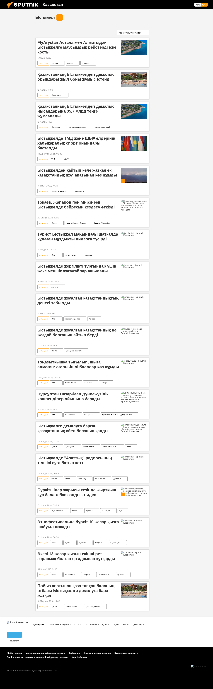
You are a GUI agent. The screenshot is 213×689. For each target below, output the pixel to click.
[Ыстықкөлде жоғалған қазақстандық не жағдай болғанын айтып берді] (134, 331)
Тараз (128, 446)
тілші (67, 478)
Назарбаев (88, 414)
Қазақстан (55, 127)
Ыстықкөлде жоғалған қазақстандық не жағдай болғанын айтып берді (76, 332)
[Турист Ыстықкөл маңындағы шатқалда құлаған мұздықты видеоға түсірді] (134, 234)
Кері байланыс (80, 657)
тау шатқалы (70, 255)
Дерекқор (138, 624)
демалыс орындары (77, 127)
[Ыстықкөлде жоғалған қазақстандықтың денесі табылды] (134, 298)
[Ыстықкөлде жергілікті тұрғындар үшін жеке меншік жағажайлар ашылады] (134, 266)
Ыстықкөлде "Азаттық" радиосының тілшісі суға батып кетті (74, 460)
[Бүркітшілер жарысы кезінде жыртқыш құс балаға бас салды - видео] (134, 492)
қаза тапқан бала (92, 606)
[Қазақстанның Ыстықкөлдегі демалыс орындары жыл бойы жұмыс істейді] (134, 79)
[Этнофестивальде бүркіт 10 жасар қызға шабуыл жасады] (134, 522)
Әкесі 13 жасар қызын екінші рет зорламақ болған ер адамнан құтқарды (76, 556)
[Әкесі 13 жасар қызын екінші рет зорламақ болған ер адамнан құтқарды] (134, 553)
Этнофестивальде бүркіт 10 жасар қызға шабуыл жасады (78, 524)
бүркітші (89, 510)
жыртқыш (106, 510)
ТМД (53, 159)
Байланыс (74, 653)
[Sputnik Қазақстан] (24, 8)
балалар (88, 383)
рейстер (54, 63)
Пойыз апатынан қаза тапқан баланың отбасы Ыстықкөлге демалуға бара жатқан (75, 590)
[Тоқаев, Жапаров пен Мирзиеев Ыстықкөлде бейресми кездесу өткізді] (134, 205)
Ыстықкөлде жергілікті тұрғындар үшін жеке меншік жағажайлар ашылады (76, 268)
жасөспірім (104, 574)
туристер (86, 63)
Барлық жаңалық (60, 624)
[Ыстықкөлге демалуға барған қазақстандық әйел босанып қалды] (134, 428)
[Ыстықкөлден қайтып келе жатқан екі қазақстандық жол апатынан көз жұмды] (134, 175)
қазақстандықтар (59, 191)
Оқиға (54, 351)
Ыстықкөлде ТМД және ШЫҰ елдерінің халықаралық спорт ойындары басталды (76, 143)
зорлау (87, 574)
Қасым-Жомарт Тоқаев (76, 223)
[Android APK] (198, 666)
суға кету (82, 478)
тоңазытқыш (70, 383)
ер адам (120, 574)
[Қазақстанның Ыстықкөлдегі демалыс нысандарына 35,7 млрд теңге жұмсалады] (134, 111)
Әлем (53, 255)
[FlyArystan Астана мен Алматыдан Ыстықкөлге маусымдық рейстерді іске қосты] (134, 47)
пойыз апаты (71, 606)
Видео (74, 510)
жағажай (55, 287)
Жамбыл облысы (109, 446)
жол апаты (80, 191)
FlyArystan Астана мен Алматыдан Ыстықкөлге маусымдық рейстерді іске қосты (76, 47)
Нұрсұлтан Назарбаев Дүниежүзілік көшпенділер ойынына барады (72, 396)
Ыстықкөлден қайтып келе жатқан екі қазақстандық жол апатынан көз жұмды (77, 172)
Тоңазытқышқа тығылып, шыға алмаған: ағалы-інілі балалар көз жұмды (78, 364)
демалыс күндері (102, 127)
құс (120, 510)
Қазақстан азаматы (73, 351)
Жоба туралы (14, 653)
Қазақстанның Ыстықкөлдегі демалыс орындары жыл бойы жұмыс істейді (75, 77)
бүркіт (67, 542)
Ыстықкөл (45, 17)
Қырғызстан (56, 95)
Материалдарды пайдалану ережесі (45, 653)
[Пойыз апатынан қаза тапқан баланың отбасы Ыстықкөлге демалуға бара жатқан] (134, 590)
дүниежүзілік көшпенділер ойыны (117, 414)
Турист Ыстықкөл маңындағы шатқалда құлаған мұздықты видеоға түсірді (77, 236)
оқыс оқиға (100, 478)
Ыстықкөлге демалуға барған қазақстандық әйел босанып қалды (72, 428)
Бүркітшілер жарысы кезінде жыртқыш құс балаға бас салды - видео (76, 492)
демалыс (117, 478)
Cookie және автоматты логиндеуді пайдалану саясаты (37, 657)
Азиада (92, 319)
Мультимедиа (57, 510)
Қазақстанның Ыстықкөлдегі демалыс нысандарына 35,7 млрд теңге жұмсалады (75, 111)
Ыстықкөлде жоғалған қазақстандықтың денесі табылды (78, 300)
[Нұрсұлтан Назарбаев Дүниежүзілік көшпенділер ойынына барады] (134, 397)
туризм (70, 63)
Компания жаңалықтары (97, 653)
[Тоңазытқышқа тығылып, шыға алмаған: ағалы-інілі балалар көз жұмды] (134, 362)
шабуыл (98, 542)
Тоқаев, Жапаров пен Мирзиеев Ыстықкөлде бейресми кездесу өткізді (76, 204)
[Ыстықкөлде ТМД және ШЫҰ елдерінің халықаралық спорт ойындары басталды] (134, 143)
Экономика (92, 624)
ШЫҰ (66, 159)
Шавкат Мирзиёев (102, 223)
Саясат (54, 223)
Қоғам (54, 446)
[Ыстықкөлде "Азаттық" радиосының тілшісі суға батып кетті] (134, 458)
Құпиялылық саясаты (126, 653)
